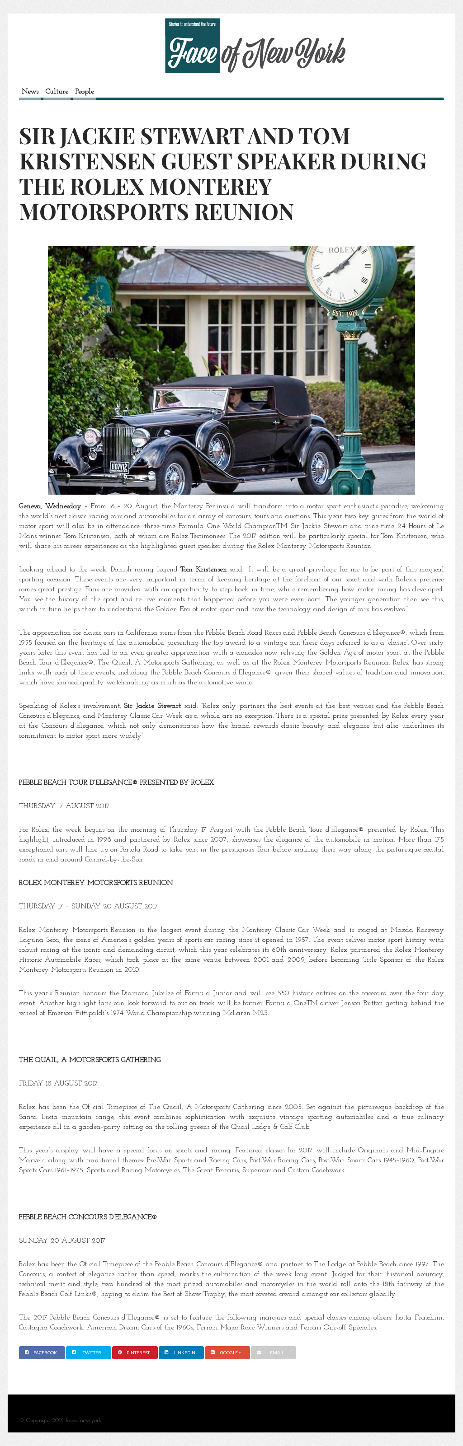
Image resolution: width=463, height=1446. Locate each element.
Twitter (92, 1352)
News (30, 91)
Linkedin (184, 1352)
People (85, 91)
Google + (230, 1352)
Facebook (45, 1352)
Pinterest (138, 1352)
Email (277, 1352)
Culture (57, 91)
